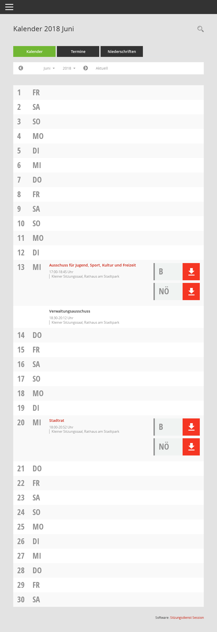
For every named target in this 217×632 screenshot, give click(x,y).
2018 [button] (67, 68)
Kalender (34, 51)
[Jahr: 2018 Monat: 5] (21, 68)
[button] (191, 271)
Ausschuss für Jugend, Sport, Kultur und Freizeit (92, 265)
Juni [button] (48, 68)
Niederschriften (122, 51)
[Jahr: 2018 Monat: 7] (85, 68)
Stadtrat (56, 420)
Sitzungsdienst (187, 617)
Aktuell (102, 68)
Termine (78, 51)
